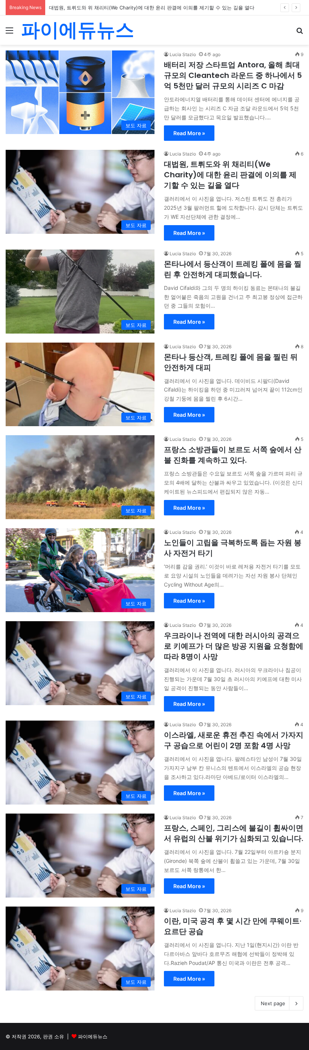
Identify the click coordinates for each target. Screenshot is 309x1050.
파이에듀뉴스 (92, 1036)
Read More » (189, 133)
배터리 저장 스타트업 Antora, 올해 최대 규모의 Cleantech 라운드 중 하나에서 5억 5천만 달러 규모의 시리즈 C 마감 (233, 75)
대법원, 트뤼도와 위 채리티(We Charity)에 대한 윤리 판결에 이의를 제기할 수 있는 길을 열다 (151, 8)
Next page (273, 1003)
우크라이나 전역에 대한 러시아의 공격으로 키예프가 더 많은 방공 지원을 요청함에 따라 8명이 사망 (233, 646)
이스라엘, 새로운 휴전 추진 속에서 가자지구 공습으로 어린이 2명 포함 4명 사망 (233, 740)
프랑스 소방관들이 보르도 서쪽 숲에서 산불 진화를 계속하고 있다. (232, 454)
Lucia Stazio (183, 54)
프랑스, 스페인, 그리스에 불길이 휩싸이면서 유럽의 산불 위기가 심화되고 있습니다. (233, 833)
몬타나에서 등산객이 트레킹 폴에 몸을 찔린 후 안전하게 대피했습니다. (232, 269)
